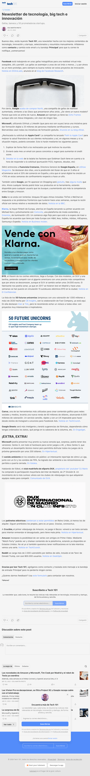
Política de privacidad (60, 732)
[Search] (85, 666)
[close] (67, 694)
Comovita (38, 212)
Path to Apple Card (74, 135)
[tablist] (13, 637)
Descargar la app (56, 765)
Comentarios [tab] (8, 637)
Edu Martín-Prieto (14, 28)
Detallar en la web (14, 158)
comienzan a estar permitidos (40, 520)
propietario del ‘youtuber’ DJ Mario (71, 469)
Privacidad (52, 759)
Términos (61, 759)
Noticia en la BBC (57, 203)
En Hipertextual (49, 451)
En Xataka (32, 463)
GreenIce (6, 215)
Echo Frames (75, 115)
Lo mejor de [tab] (7, 666)
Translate (7, 10)
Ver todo (7, 724)
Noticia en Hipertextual (72, 532)
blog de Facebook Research (50, 71)
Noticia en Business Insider (34, 221)
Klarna (5, 209)
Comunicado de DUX (40, 478)
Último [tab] (17, 666)
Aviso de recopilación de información (36, 732)
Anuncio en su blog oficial (72, 130)
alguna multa (76, 182)
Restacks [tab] (18, 637)
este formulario (40, 575)
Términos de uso (45, 729)
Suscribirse (67, 4)
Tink (27, 304)
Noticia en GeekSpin (52, 556)
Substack (33, 771)
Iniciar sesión (81, 4)
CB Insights (31, 301)
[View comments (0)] (12, 35)
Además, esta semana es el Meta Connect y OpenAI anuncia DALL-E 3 (30, 678)
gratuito (60, 182)
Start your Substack (37, 765)
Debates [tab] (25, 666)
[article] (45, 678)
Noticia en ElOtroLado (12, 71)
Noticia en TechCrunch (69, 421)
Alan (20, 304)
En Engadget (79, 430)
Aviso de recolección (74, 759)
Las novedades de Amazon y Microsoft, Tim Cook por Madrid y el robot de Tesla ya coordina (38, 674)
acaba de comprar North (31, 108)
